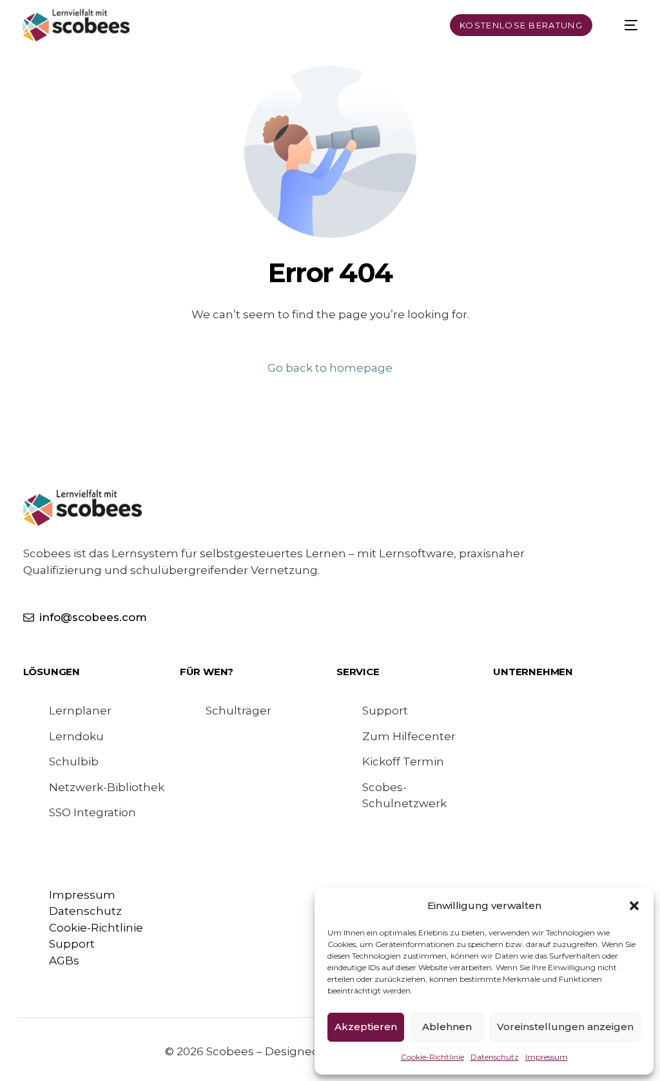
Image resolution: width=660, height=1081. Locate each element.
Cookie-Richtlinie (432, 1057)
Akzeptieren (366, 1026)
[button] (634, 905)
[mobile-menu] (623, 25)
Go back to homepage (330, 367)
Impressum (546, 1057)
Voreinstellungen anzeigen (565, 1026)
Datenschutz (495, 1057)
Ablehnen (447, 1026)
